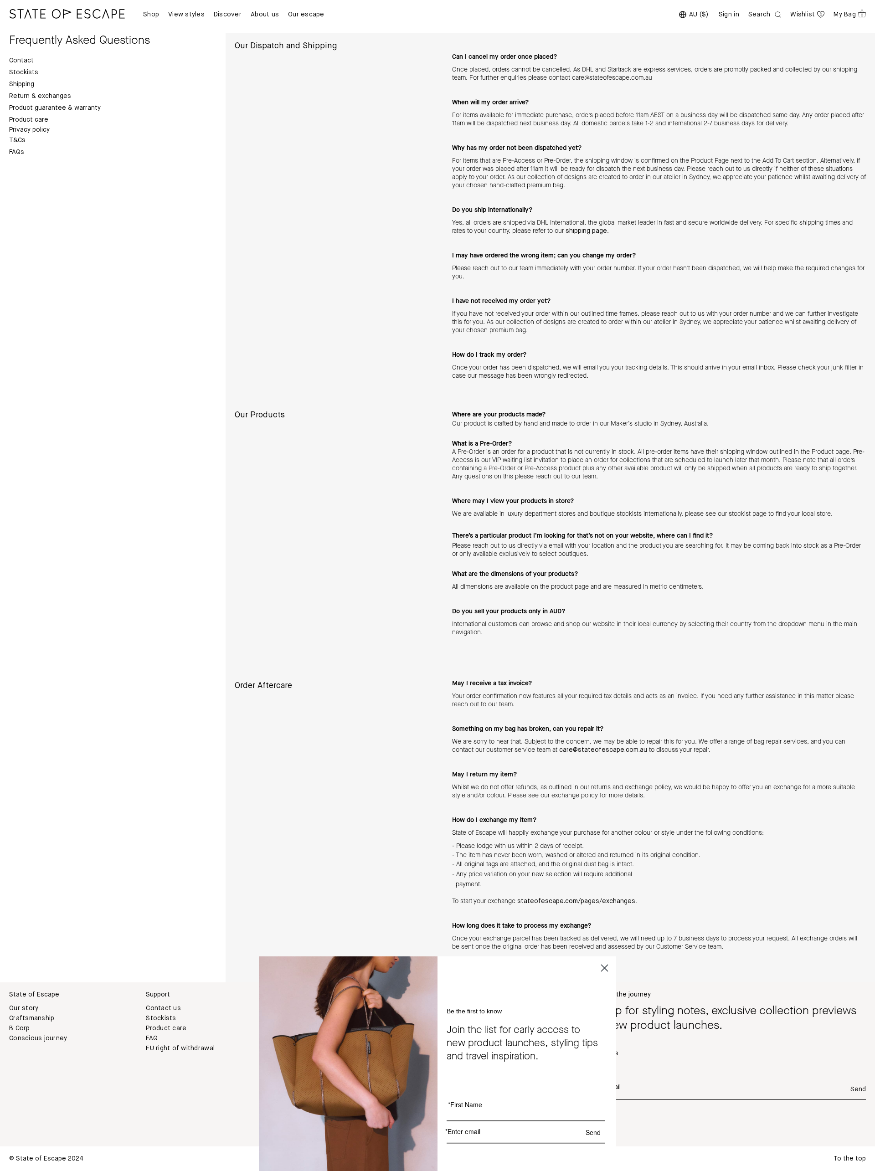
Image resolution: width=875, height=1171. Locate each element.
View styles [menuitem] (186, 14)
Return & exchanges (40, 96)
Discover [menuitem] (228, 14)
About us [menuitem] (265, 14)
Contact (21, 60)
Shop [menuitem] (151, 14)
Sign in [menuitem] (729, 14)
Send (858, 1089)
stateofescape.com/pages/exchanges (576, 901)
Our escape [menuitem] (306, 14)
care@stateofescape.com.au (603, 750)
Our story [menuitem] (23, 1008)
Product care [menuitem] (166, 1028)
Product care (28, 120)
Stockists (23, 72)
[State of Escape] (67, 13)
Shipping (21, 84)
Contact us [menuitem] (163, 1008)
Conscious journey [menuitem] (38, 1038)
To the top (850, 1159)
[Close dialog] (604, 968)
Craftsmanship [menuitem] (31, 1018)
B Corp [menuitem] (19, 1028)
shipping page (586, 231)
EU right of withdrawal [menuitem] (180, 1048)
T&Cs (17, 140)
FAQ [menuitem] (152, 1038)
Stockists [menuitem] (161, 1018)
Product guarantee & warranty (55, 108)
